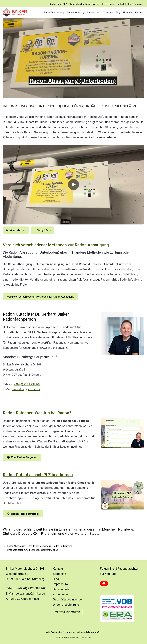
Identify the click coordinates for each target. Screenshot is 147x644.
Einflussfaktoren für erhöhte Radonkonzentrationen (32, 550)
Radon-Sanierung (75, 12)
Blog (118, 12)
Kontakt (139, 12)
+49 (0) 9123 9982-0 (27, 384)
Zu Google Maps (28, 598)
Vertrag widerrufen (67, 612)
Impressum (60, 584)
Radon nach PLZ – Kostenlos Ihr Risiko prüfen (74, 4)
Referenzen (108, 4)
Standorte (108, 12)
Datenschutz (61, 589)
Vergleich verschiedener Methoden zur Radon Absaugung (56, 244)
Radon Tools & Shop (54, 12)
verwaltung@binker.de (26, 389)
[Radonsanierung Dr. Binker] (16, 12)
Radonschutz (93, 12)
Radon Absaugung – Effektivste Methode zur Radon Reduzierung (39, 546)
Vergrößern (42, 230)
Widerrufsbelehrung (66, 604)
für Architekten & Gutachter (130, 4)
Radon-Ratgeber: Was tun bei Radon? (37, 412)
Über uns (127, 12)
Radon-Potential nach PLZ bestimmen (38, 474)
